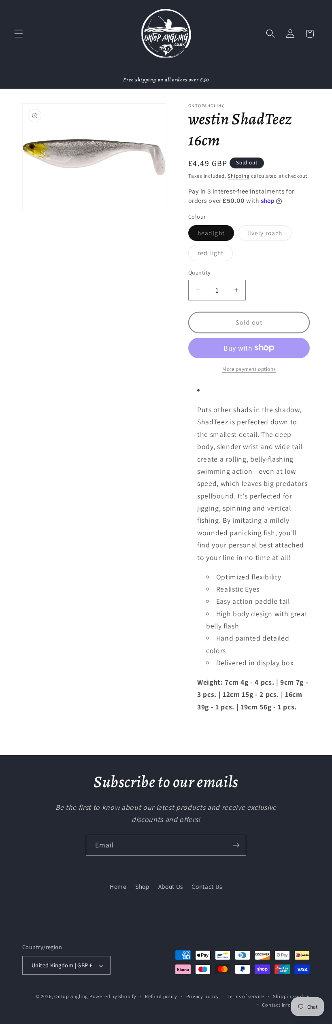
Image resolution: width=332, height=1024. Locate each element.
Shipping (238, 175)
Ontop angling (71, 996)
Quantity (199, 272)
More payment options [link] (249, 369)
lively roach (269, 234)
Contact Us (207, 886)
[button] (18, 33)
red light (215, 254)
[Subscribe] (236, 845)
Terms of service (246, 996)
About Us (170, 886)
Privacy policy (202, 996)
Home (118, 886)
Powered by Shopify (112, 996)
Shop (142, 886)
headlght (216, 234)
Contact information (286, 1005)
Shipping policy (291, 996)
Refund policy (161, 996)
